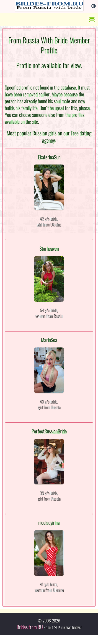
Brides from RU (30, 627)
